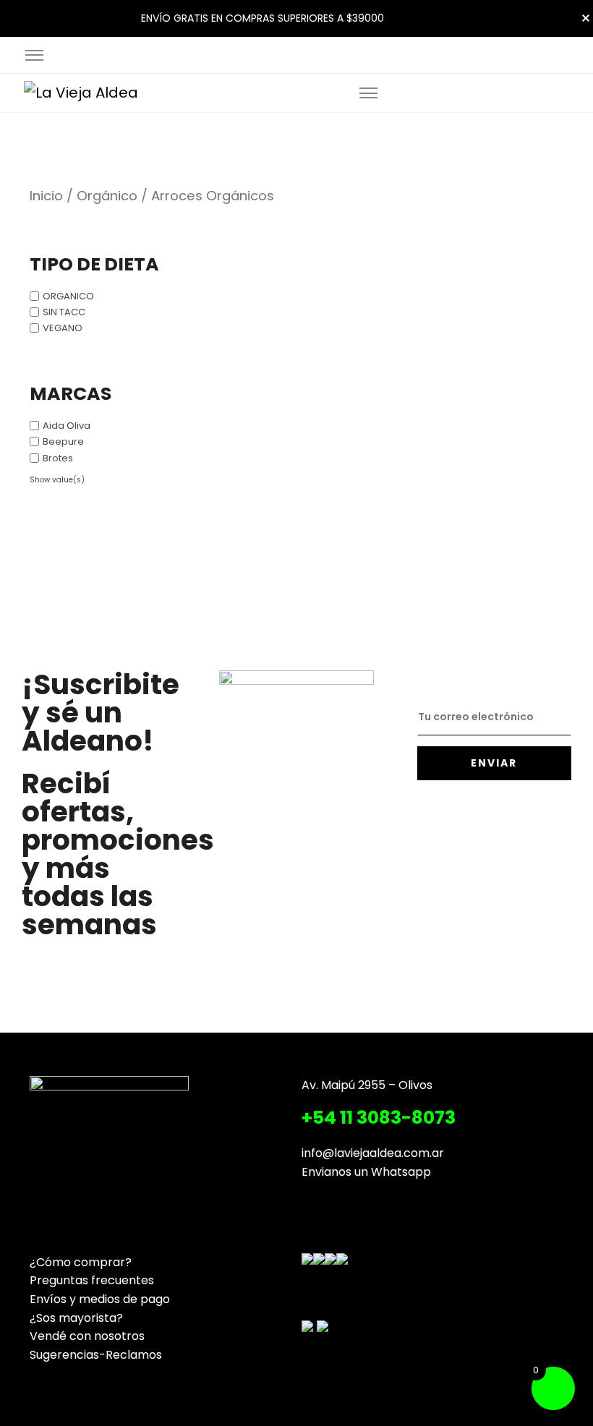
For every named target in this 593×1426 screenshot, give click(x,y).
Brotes (58, 457)
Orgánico (107, 196)
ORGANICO (68, 296)
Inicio (46, 196)
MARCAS (70, 394)
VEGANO (62, 328)
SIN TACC (64, 312)
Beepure (63, 441)
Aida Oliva (66, 425)
